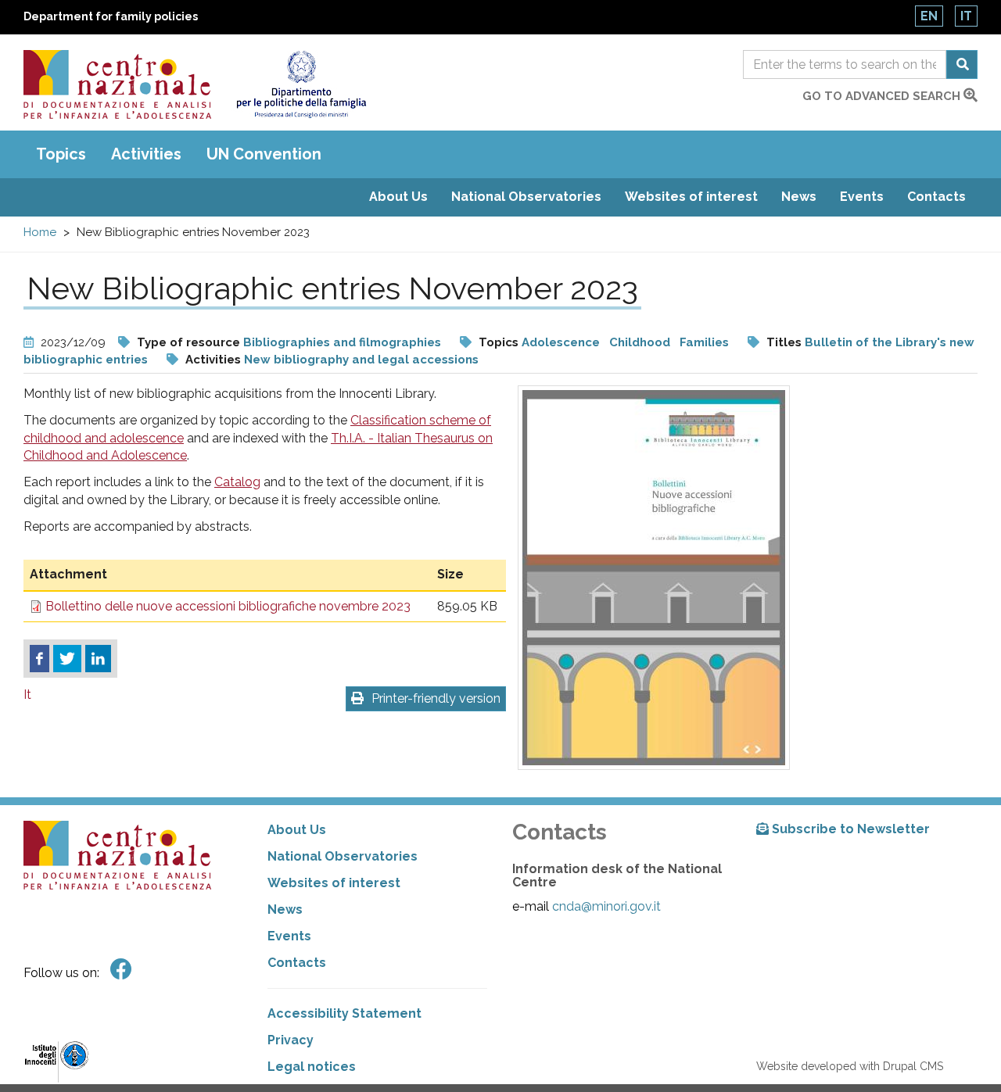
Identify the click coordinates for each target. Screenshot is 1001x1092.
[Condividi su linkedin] (98, 659)
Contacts (936, 196)
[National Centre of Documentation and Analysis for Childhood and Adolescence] (117, 84)
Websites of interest (691, 196)
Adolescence (562, 342)
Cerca (962, 64)
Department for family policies (110, 16)
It (966, 16)
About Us (398, 196)
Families (704, 342)
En (929, 16)
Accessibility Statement (344, 1013)
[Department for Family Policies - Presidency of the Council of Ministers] (301, 84)
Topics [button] (61, 154)
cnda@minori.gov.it (606, 906)
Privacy (290, 1040)
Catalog (237, 481)
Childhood (639, 342)
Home (39, 232)
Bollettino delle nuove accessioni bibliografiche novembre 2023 (228, 606)
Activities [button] (146, 154)
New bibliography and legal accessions (361, 360)
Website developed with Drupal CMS (849, 1066)
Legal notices (311, 1066)
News (798, 196)
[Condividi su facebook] (39, 659)
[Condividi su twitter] (67, 659)
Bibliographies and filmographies (342, 342)
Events (862, 196)
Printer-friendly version (435, 698)
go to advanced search (882, 96)
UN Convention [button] (263, 154)
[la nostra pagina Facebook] (121, 970)
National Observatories (526, 196)
